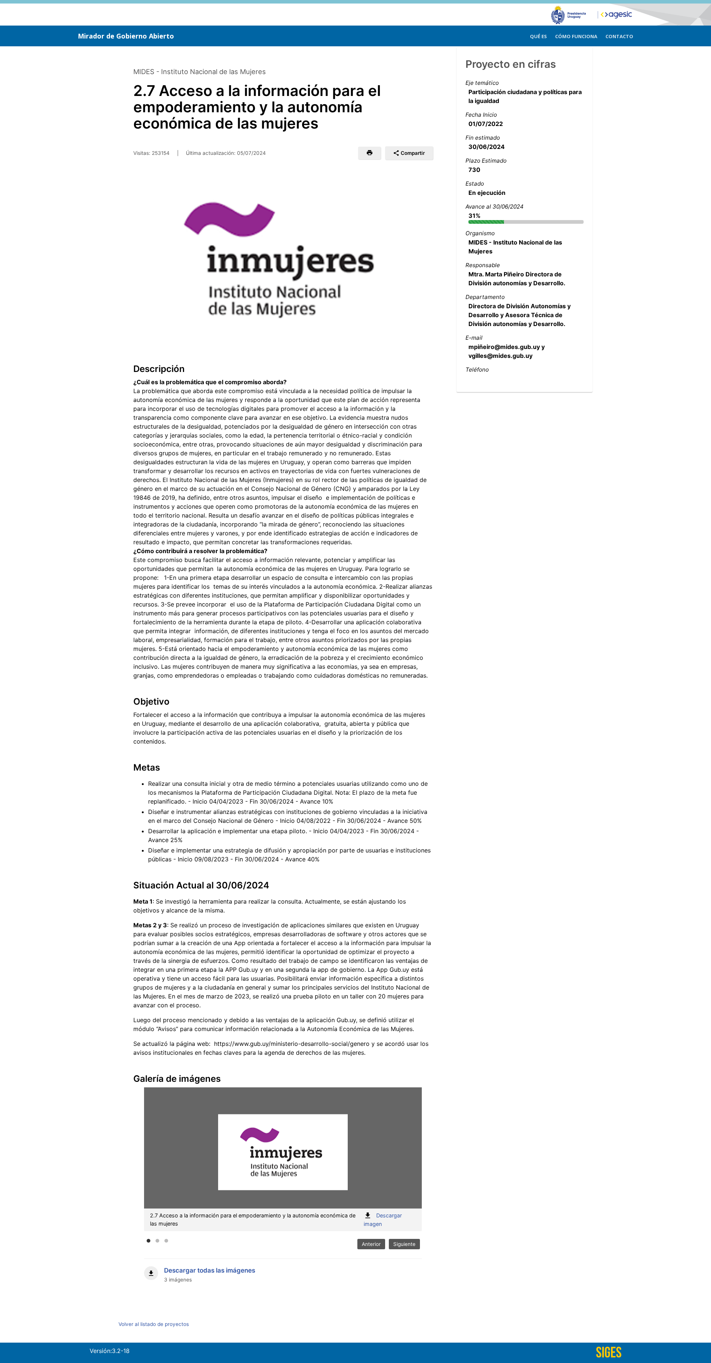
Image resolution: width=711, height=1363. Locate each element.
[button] (369, 153)
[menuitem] (538, 35)
